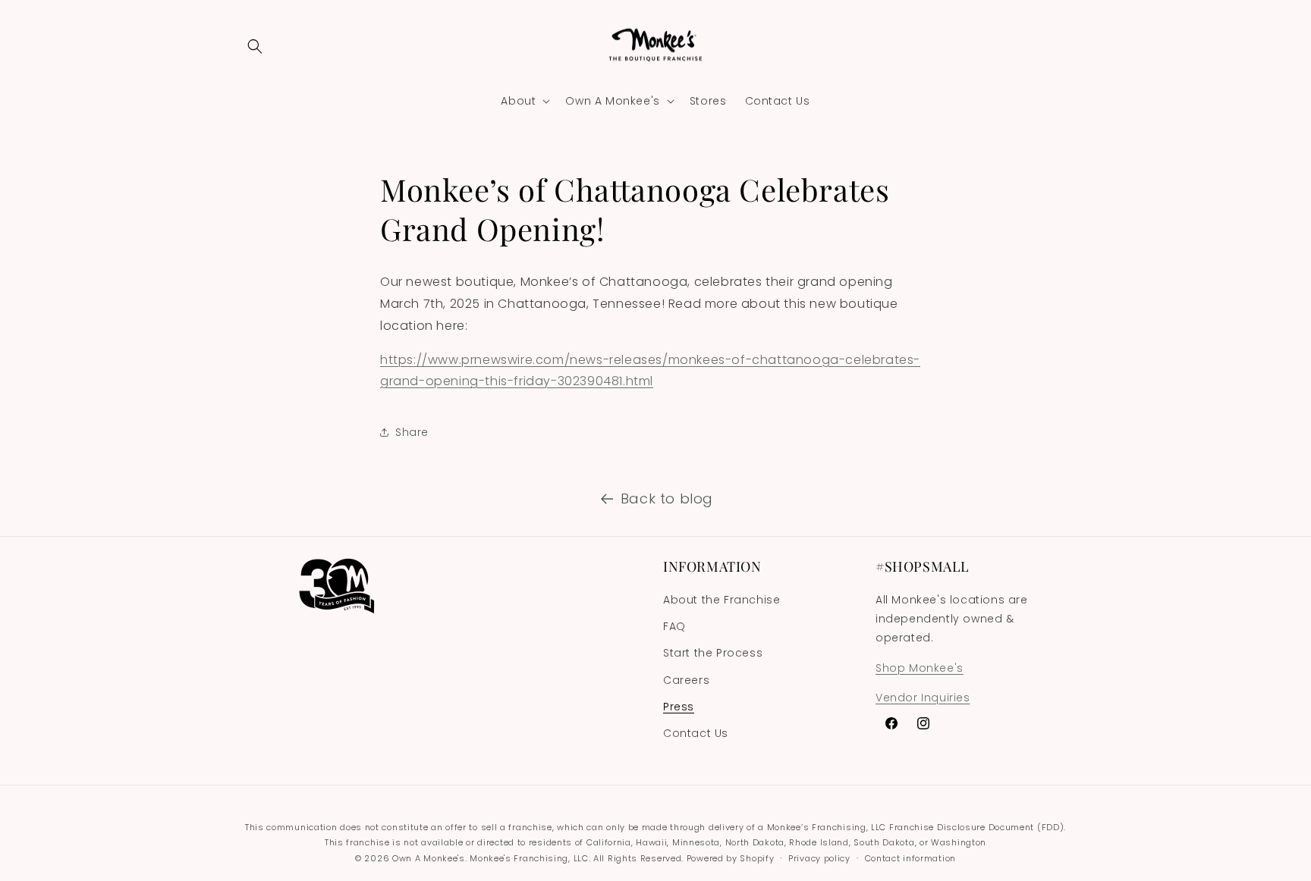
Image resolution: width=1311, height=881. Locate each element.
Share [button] (412, 432)
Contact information (910, 858)
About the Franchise (721, 599)
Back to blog (667, 498)
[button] (255, 46)
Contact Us (695, 733)
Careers (686, 680)
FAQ (674, 626)
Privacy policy (819, 858)
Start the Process (712, 652)
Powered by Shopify (731, 858)
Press (678, 706)
